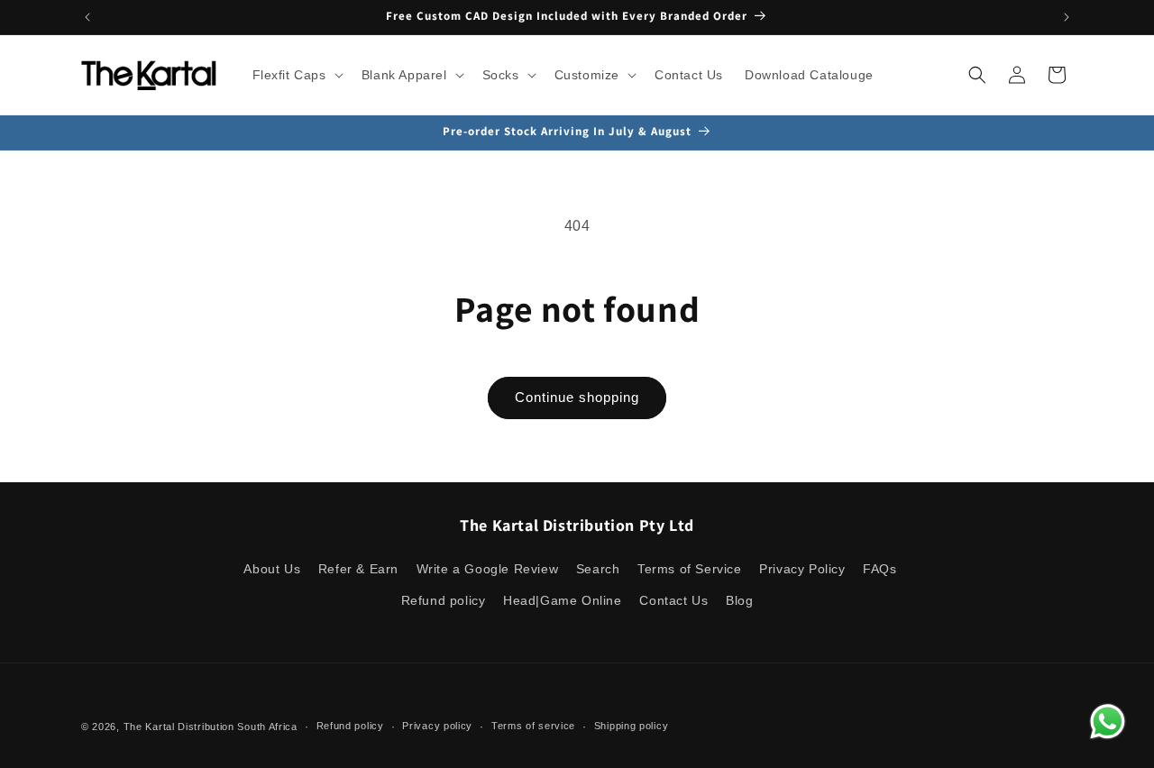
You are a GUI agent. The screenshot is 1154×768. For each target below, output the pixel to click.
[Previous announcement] (87, 17)
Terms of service (533, 725)
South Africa (267, 726)
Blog (739, 600)
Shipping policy (631, 725)
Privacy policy (437, 725)
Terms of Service (689, 569)
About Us (271, 569)
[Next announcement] (1066, 17)
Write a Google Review (488, 569)
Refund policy (443, 600)
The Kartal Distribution (179, 726)
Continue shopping (577, 397)
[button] (296, 75)
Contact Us (673, 600)
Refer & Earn (358, 569)
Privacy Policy (802, 569)
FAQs (879, 569)
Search (598, 569)
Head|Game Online (562, 600)
